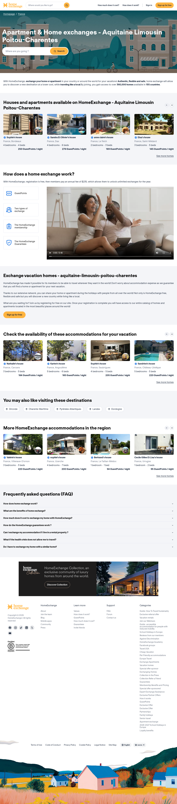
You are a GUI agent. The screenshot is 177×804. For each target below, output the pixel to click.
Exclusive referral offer (149, 614)
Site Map (113, 745)
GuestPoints (79, 618)
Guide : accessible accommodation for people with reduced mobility (154, 626)
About (43, 611)
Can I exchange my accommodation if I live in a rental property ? (35, 532)
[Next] (172, 105)
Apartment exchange (149, 722)
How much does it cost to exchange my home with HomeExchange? (37, 518)
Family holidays (146, 715)
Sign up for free (164, 5)
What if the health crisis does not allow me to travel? (29, 539)
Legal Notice (99, 745)
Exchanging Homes (148, 672)
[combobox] (48, 5)
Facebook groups (147, 645)
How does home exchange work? (20, 503)
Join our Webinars (147, 621)
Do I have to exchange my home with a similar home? (30, 546)
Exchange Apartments (149, 662)
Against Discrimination (149, 639)
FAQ (108, 611)
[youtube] (10, 633)
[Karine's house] (66, 359)
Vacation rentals (147, 618)
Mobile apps (46, 621)
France (21, 14)
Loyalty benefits (146, 730)
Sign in (149, 5)
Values (77, 611)
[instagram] (15, 627)
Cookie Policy (85, 745)
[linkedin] (26, 627)
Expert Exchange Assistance (152, 692)
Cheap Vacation (147, 652)
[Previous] (167, 105)
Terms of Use (36, 745)
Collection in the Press (149, 675)
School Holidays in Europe (151, 632)
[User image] (38, 130)
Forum (109, 614)
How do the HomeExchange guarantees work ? (27, 525)
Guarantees (79, 624)
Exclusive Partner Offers (150, 695)
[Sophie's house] (23, 132)
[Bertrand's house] (110, 452)
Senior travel (145, 718)
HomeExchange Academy (151, 642)
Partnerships (145, 712)
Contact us (111, 618)
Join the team (46, 614)
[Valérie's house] (23, 452)
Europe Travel (146, 659)
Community (46, 624)
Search (61, 51)
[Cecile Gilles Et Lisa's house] (154, 452)
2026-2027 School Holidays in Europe (153, 726)
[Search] (66, 5)
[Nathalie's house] (23, 359)
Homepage (9, 14)
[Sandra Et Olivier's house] (66, 132)
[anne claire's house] (110, 132)
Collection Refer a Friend (150, 678)
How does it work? (131, 5)
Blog (43, 618)
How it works (145, 698)
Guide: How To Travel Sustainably (154, 611)
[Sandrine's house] (154, 359)
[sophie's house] (66, 452)
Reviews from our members (152, 635)
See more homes (165, 156)
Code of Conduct (53, 745)
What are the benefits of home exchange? (24, 511)
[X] (32, 627)
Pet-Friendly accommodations (153, 655)
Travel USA (144, 649)
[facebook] (10, 627)
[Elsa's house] (154, 132)
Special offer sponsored (150, 688)
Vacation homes (147, 665)
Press (43, 628)
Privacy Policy (70, 745)
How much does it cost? (108, 5)
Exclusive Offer (146, 705)
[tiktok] (21, 627)
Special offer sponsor (149, 668)
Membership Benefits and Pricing (154, 685)
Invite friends (79, 628)
